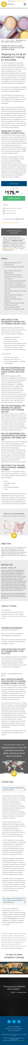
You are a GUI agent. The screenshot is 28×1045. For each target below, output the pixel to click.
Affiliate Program (14, 1030)
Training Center (22, 1)
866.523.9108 (12, 1)
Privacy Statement (14, 1026)
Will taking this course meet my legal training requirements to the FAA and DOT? (14, 900)
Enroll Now (14, 183)
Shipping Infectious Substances (12, 248)
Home (2, 40)
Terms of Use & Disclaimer (14, 1028)
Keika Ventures (21, 1040)
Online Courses (10, 40)
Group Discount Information (11, 223)
